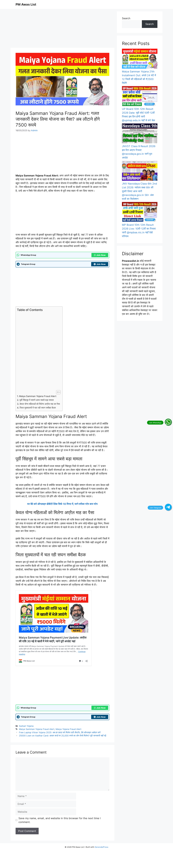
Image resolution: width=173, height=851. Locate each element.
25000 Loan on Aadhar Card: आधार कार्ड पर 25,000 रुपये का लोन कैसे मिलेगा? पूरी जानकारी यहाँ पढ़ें (62, 735)
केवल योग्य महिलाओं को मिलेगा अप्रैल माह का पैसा (40, 404)
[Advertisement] (62, 29)
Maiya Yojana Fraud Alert (68, 729)
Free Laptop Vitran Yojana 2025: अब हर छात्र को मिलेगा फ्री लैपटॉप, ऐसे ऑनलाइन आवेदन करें (59, 732)
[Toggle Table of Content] (57, 392)
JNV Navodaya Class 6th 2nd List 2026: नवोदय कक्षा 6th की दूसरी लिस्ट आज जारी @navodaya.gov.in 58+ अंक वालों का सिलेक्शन (139, 191)
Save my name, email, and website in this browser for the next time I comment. (59, 820)
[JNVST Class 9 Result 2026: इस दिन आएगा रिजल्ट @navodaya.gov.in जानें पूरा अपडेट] (139, 133)
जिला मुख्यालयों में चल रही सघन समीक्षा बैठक (38, 407)
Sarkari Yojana (26, 726)
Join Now (101, 255)
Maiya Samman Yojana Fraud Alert (37, 396)
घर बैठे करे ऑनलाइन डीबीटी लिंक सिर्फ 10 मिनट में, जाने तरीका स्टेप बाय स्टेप (62, 503)
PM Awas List (26, 4)
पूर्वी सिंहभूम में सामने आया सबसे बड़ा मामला (37, 400)
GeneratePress (101, 847)
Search (126, 18)
